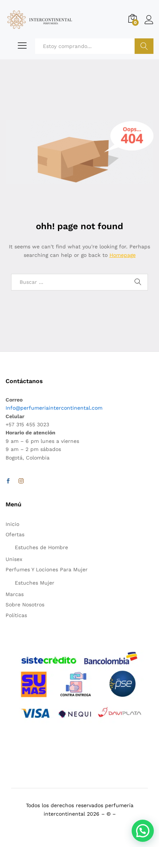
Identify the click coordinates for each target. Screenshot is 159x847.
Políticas (16, 615)
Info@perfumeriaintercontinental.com (54, 408)
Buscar (144, 46)
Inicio (12, 524)
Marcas (15, 594)
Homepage (122, 255)
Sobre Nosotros (25, 604)
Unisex (14, 559)
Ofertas (15, 534)
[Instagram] (21, 481)
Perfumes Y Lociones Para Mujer (47, 569)
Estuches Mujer (34, 583)
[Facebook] (8, 481)
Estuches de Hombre (41, 547)
